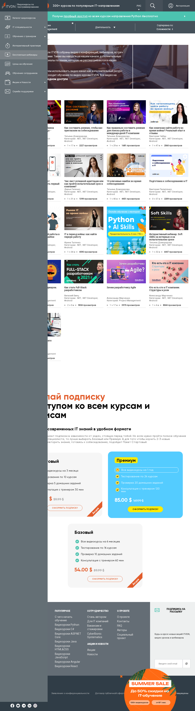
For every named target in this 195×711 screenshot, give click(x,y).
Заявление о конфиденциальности (70, 693)
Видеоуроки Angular (67, 661)
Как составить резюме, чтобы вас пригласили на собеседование (83, 129)
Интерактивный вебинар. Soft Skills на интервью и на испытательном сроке (165, 237)
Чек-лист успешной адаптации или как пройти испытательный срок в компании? (83, 184)
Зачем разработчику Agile (121, 287)
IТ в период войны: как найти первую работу (80, 235)
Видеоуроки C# (64, 629)
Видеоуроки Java (66, 641)
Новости (92, 654)
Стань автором (96, 616)
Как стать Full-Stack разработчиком (75, 289)
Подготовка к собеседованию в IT (168, 181)
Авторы (122, 630)
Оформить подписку (65, 508)
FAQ (119, 625)
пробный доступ (76, 16)
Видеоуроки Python (67, 624)
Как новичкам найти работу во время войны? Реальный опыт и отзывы (167, 131)
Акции (91, 649)
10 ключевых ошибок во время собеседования (124, 182)
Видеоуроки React (66, 666)
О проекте (123, 616)
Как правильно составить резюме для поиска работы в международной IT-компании (126, 131)
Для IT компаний (97, 621)
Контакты (123, 621)
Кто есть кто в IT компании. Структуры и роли (164, 289)
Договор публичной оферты (110, 693)
